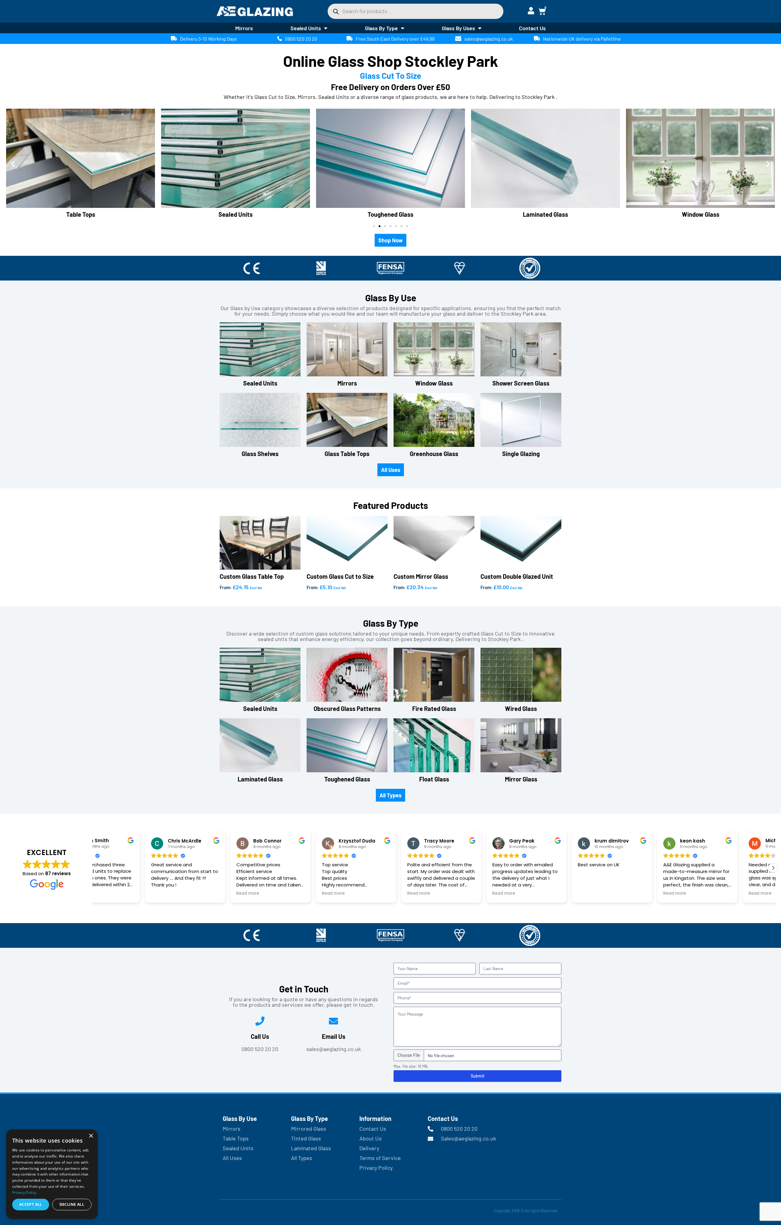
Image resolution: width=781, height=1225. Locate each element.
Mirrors (244, 28)
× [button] (90, 1136)
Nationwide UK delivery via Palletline (582, 39)
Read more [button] (112, 893)
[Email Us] (333, 1021)
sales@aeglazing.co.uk (488, 39)
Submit (477, 1075)
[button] (13, 164)
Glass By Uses (458, 28)
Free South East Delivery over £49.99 (395, 39)
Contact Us (532, 28)
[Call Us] (260, 1021)
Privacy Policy (24, 1192)
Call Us (260, 1036)
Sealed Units (305, 28)
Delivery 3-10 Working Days (208, 39)
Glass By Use (240, 1118)
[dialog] (52, 1174)
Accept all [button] (30, 1204)
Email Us (333, 1036)
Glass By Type (381, 28)
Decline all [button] (71, 1204)
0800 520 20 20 (301, 39)
